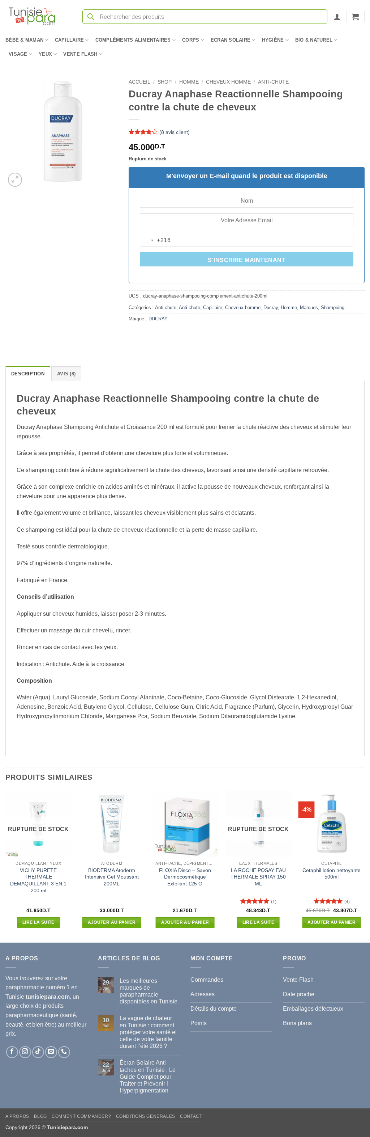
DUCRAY (158, 318)
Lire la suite (38, 922)
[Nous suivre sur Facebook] (12, 1052)
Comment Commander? (81, 1116)
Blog (40, 1116)
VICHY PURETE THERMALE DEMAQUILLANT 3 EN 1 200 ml (38, 880)
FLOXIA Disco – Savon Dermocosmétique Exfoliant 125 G (185, 877)
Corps (190, 40)
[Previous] (5, 866)
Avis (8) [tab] (66, 373)
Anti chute (165, 307)
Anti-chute (273, 82)
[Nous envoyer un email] (51, 1052)
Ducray (270, 307)
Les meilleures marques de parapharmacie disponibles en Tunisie (148, 991)
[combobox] (155, 240)
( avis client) (174, 132)
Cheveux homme (228, 82)
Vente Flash (80, 54)
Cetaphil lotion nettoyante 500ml (331, 873)
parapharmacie (24, 987)
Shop (165, 82)
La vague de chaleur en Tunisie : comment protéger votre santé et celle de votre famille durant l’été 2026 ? (148, 1032)
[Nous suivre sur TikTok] (38, 1052)
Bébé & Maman (24, 40)
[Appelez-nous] (64, 1052)
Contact (191, 1116)
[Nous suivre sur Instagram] (25, 1052)
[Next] (364, 866)
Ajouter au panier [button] (112, 922)
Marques (309, 307)
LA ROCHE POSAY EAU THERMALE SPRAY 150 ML (258, 877)
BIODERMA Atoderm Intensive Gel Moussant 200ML (112, 877)
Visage (18, 54)
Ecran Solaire (230, 40)
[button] (337, 17)
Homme (189, 82)
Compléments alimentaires (133, 40)
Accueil (139, 82)
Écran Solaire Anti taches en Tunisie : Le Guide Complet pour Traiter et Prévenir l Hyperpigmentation (148, 1077)
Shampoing (332, 307)
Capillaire (69, 40)
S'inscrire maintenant (246, 260)
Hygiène (273, 40)
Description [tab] (27, 373)
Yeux (45, 54)
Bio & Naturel (313, 40)
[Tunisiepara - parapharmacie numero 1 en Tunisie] (35, 16)
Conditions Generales (145, 1116)
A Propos (17, 1116)
